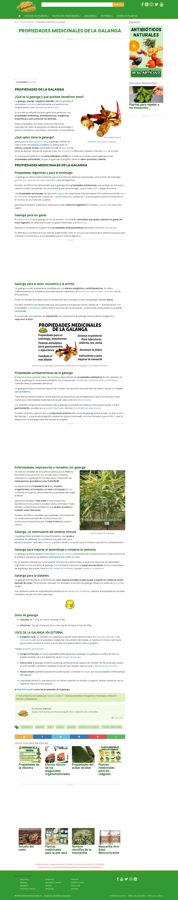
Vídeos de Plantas (127, 15)
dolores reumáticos (87, 291)
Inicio (17, 22)
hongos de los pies (71, 657)
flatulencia (82, 222)
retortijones (110, 227)
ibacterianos (98, 380)
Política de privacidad (136, 896)
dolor (50, 726)
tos (51, 486)
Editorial (47, 708)
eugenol (61, 193)
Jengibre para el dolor (33, 648)
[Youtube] (121, 879)
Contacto (75, 879)
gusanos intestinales (54, 408)
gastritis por (30, 180)
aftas (95, 188)
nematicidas (82, 380)
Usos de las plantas (35, 15)
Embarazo (49, 888)
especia (60, 726)
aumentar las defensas (26, 539)
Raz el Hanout (64, 151)
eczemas (87, 399)
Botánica (106, 15)
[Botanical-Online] (27, 6)
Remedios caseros (53, 882)
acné (78, 399)
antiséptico (26, 726)
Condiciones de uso (118, 896)
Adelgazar (24, 885)
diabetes (40, 726)
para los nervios (64, 553)
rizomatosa (31, 104)
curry (105, 151)
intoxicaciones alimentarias (87, 408)
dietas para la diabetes (79, 591)
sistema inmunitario (89, 726)
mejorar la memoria (93, 568)
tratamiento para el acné (105, 665)
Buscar (119, 4)
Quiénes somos (77, 882)
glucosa (117, 583)
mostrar (31, 82)
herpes (86, 671)
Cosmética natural (27, 888)
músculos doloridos (105, 636)
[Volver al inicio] (20, 16)
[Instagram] (130, 879)
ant (90, 380)
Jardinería (90, 15)
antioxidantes (34, 307)
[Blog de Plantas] (135, 879)
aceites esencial (24, 219)
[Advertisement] (70, 58)
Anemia (48, 885)
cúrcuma (54, 107)
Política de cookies (155, 896)
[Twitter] (126, 879)
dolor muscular (105, 291)
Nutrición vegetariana (66, 15)
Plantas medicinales (27, 22)
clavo (63, 147)
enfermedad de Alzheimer (60, 568)
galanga (71, 726)
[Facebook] (118, 879)
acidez (52, 180)
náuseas (103, 204)
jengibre (42, 107)
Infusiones (49, 879)
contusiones (26, 639)
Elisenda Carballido (55, 696)
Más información (25, 689)
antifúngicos (112, 380)
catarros (48, 542)
